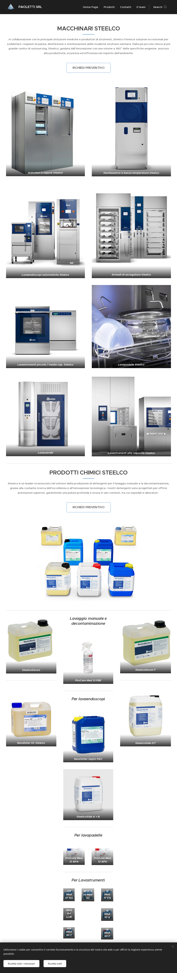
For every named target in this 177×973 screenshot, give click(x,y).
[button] (160, 7)
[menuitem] (91, 7)
